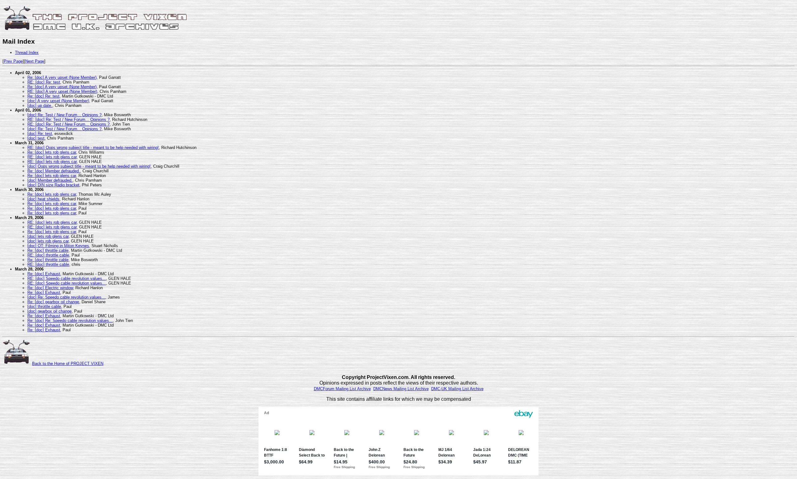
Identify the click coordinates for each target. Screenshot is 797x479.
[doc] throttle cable (44, 306)
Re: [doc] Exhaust (43, 273)
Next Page (34, 61)
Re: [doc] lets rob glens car (51, 152)
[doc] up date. (39, 105)
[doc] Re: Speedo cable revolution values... (66, 297)
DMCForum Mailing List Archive (342, 388)
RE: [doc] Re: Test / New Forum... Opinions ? (68, 119)
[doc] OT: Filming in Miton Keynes (58, 245)
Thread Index (27, 52)
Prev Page (13, 61)
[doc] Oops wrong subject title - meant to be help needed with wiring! (89, 166)
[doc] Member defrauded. (50, 180)
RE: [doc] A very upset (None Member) (62, 91)
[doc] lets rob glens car (47, 236)
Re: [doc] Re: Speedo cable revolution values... (70, 320)
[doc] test (36, 138)
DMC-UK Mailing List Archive (457, 388)
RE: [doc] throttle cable (48, 255)
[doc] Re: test (39, 133)
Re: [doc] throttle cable (47, 250)
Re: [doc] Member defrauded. (53, 171)
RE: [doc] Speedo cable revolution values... (66, 278)
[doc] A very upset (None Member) (58, 100)
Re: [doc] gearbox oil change (53, 301)
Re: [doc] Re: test (43, 96)
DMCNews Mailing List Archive (401, 388)
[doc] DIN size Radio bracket (53, 185)
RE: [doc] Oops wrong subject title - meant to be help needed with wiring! (93, 147)
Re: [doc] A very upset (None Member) (62, 77)
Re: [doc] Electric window (50, 287)
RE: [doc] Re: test (43, 82)
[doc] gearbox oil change (49, 311)
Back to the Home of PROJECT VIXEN (67, 363)
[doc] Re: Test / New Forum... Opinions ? (64, 115)
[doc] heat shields (43, 199)
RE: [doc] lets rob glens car (52, 157)
